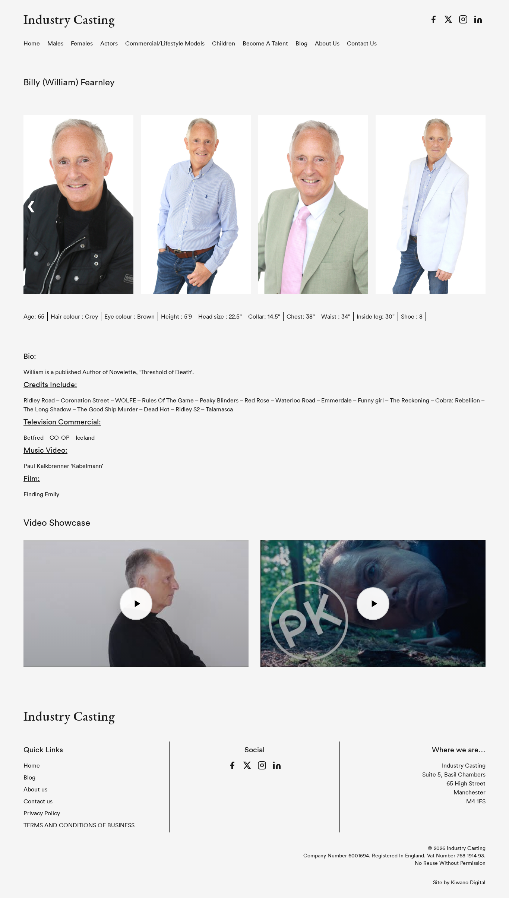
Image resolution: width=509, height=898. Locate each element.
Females (82, 43)
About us (327, 43)
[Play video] (136, 603)
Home (31, 43)
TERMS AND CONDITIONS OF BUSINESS (79, 825)
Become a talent (265, 43)
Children (223, 43)
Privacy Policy (41, 813)
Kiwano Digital (468, 882)
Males (55, 43)
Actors (109, 43)
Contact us (362, 43)
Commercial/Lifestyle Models (165, 43)
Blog (301, 43)
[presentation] (30, 204)
